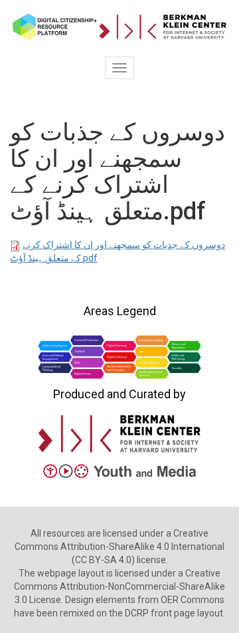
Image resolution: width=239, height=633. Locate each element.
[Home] (119, 26)
